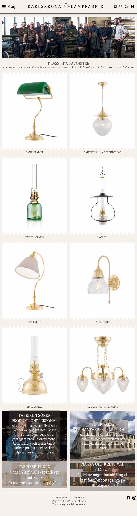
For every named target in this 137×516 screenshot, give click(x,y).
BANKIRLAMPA (34, 152)
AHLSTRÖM (102, 322)
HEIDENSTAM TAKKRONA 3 (103, 406)
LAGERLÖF (34, 322)
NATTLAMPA (34, 406)
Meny (9, 6)
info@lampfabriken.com (72, 504)
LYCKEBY (102, 237)
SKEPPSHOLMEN (34, 237)
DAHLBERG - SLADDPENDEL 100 (102, 152)
